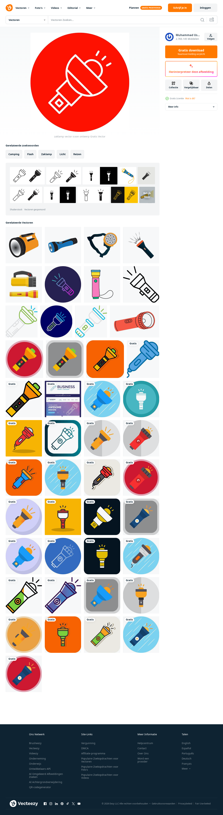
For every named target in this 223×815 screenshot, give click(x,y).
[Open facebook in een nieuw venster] (45, 803)
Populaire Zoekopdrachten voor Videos (99, 776)
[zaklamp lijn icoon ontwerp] (141, 284)
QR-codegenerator (40, 787)
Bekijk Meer (147, 194)
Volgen (211, 38)
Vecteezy (34, 748)
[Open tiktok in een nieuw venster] (67, 803)
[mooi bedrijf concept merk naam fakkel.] (63, 399)
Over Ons (143, 753)
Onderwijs (35, 763)
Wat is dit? (190, 98)
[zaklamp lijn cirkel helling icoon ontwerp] (63, 284)
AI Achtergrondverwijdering (45, 782)
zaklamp (46, 154)
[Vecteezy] (9, 7)
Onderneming (37, 758)
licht (63, 154)
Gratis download (191, 52)
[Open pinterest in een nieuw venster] (62, 803)
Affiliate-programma (93, 753)
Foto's (38, 8)
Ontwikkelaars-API (40, 768)
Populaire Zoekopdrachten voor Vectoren (99, 760)
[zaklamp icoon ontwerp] (24, 245)
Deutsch (186, 758)
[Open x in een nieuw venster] (73, 803)
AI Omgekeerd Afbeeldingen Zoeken (46, 775)
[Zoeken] (202, 20)
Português (188, 753)
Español (186, 748)
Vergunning (88, 743)
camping (13, 154)
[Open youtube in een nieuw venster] (79, 803)
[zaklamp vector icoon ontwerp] (143, 359)
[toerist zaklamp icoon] (24, 284)
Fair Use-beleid (203, 803)
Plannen (134, 7)
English (186, 743)
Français (187, 763)
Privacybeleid (185, 803)
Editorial (73, 8)
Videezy (33, 753)
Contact (142, 748)
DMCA (84, 748)
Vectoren (21, 8)
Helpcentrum (145, 743)
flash (30, 154)
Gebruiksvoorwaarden (163, 803)
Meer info (173, 106)
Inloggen (205, 7)
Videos (55, 8)
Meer (89, 8)
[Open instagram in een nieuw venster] (50, 803)
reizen (77, 154)
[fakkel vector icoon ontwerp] (24, 359)
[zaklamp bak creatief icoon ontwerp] (91, 321)
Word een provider (143, 760)
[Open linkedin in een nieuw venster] (56, 803)
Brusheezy (35, 743)
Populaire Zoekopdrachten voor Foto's (99, 768)
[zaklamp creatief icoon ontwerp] (22, 321)
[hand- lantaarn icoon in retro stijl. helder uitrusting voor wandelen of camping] (102, 284)
